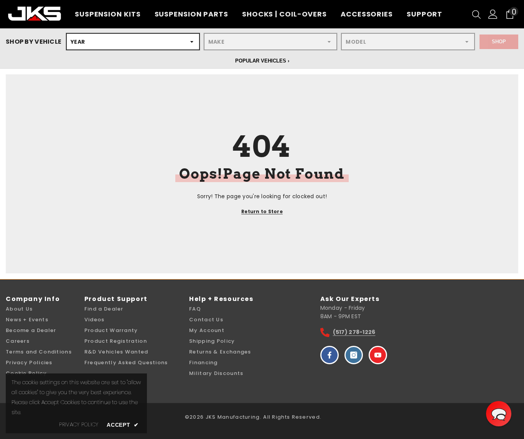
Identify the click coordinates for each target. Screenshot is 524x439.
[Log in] (493, 14)
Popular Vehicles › (262, 61)
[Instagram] (353, 355)
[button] (498, 413)
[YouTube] (378, 355)
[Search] (476, 14)
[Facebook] (329, 355)
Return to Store (262, 211)
